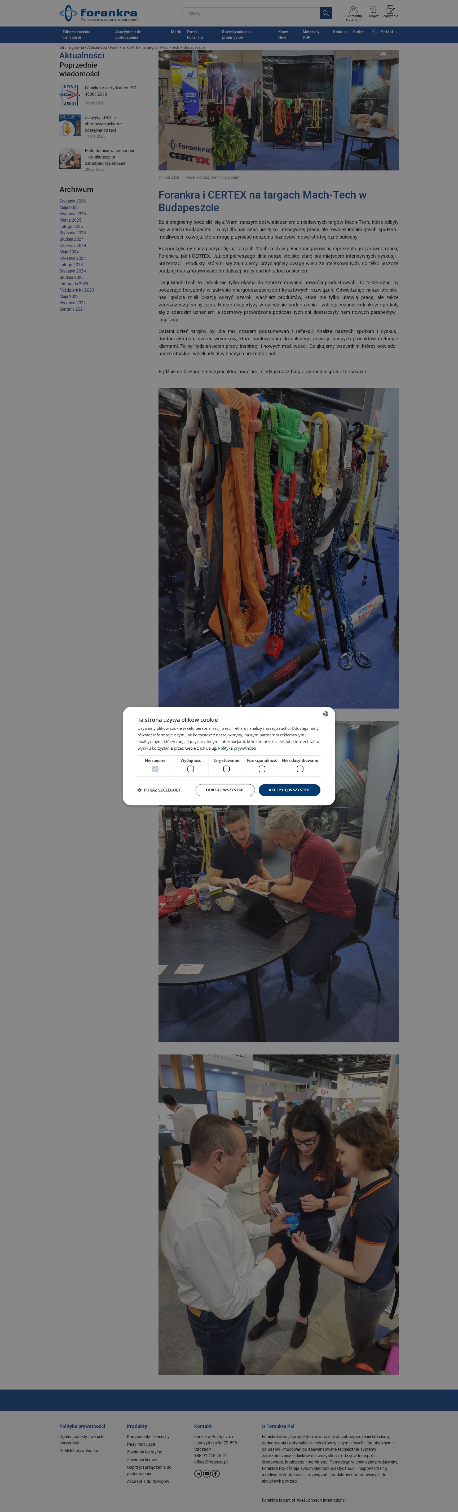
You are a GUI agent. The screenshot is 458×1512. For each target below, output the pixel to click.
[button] (159, 790)
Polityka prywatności (237, 748)
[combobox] (325, 714)
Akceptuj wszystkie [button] (289, 789)
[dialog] (229, 756)
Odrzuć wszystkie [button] (225, 789)
